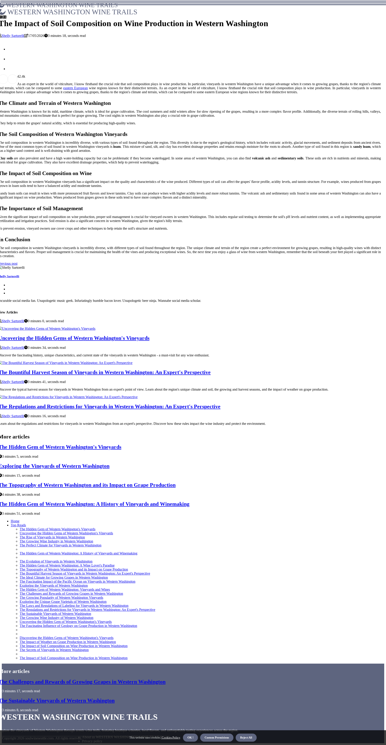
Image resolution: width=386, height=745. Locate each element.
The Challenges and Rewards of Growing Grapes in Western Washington (71, 593)
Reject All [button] (246, 737)
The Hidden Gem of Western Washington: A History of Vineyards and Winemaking (78, 553)
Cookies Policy (170, 737)
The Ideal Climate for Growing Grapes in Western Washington (64, 577)
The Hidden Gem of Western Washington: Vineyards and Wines (65, 589)
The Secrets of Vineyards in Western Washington (54, 650)
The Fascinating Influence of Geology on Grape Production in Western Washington (78, 626)
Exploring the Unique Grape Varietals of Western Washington (63, 601)
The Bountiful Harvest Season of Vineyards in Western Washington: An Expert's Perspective (85, 573)
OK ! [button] (190, 737)
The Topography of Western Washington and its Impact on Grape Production (74, 569)
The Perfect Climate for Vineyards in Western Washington (60, 545)
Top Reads (18, 525)
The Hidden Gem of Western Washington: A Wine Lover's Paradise (67, 565)
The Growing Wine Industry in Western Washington (56, 541)
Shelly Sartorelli (13, 36)
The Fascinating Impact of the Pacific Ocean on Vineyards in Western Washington (77, 581)
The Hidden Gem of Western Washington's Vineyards (57, 529)
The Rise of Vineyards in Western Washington (52, 537)
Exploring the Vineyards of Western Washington (54, 585)
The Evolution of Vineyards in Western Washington (56, 561)
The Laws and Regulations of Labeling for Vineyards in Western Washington (74, 605)
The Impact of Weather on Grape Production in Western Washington (68, 642)
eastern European (75, 88)
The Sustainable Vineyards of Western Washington (55, 614)
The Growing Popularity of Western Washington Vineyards (61, 597)
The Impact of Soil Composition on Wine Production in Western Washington (74, 646)
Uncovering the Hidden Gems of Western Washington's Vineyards (66, 533)
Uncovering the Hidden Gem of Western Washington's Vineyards (66, 622)
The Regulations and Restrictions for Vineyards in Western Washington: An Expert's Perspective (87, 610)
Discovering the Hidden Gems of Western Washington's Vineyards (66, 638)
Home (15, 521)
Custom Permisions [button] (217, 737)
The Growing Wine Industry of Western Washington (56, 618)
